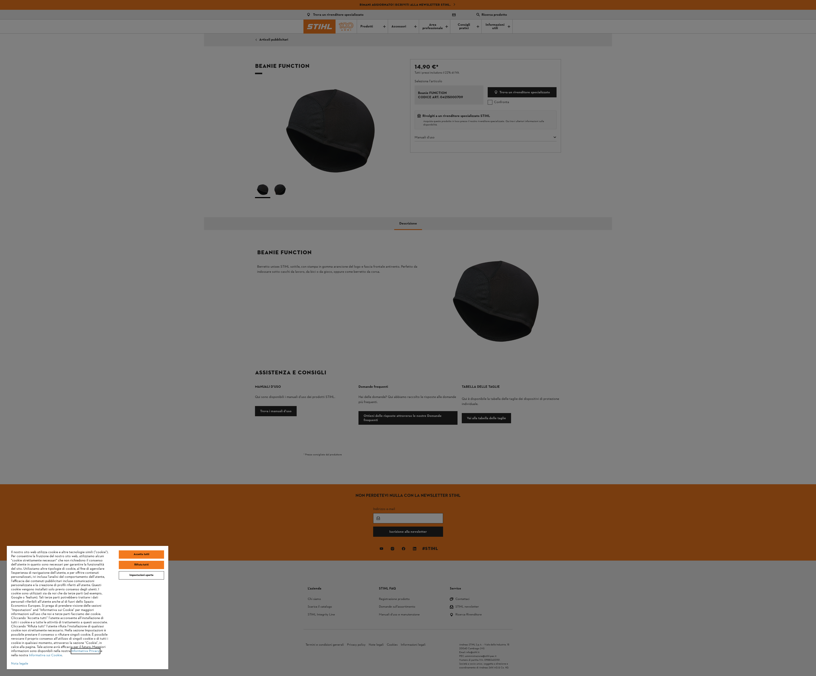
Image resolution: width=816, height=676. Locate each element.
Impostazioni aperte (141, 575)
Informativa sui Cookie (45, 655)
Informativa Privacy (85, 651)
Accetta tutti (141, 554)
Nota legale (19, 663)
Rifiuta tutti (141, 565)
